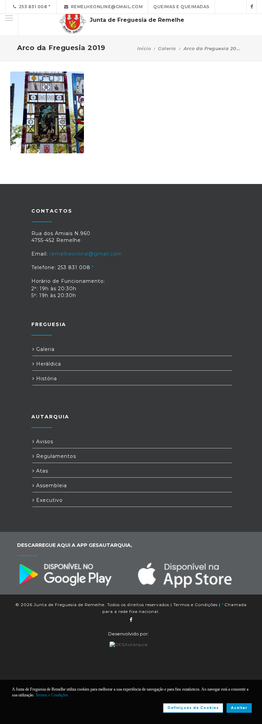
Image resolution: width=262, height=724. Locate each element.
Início (144, 48)
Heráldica (47, 364)
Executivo (48, 500)
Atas (41, 471)
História (45, 378)
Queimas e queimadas (181, 6)
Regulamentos (55, 456)
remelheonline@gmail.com (106, 6)
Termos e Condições (195, 604)
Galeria (167, 48)
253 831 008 (31, 6)
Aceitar (239, 708)
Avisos (43, 441)
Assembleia (50, 485)
